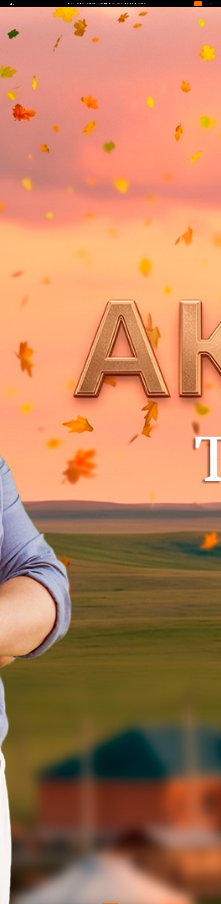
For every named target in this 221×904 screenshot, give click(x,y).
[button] (6, 459)
